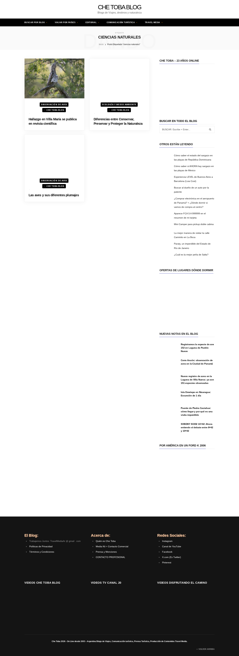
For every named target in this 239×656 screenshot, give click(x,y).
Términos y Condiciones (41, 551)
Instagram (167, 541)
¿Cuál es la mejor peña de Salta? (191, 254)
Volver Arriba (206, 649)
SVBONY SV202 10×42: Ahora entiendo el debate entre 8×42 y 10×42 (197, 427)
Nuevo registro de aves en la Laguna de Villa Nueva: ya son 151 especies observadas (197, 379)
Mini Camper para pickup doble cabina (194, 224)
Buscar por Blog (34, 22)
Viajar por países (65, 22)
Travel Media (152, 22)
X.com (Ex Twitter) (171, 557)
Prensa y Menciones (106, 551)
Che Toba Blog (55, 110)
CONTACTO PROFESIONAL (110, 557)
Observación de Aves (54, 104)
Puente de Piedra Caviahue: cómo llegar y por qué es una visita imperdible (196, 411)
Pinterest (166, 562)
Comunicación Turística (121, 22)
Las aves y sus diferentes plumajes (54, 195)
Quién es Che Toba (106, 541)
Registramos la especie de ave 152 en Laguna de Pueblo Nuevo (197, 347)
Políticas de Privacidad (41, 546)
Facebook (167, 551)
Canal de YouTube (171, 546)
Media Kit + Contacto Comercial (112, 546)
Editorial (91, 22)
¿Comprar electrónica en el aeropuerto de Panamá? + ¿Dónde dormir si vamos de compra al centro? (194, 202)
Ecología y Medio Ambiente (119, 104)
